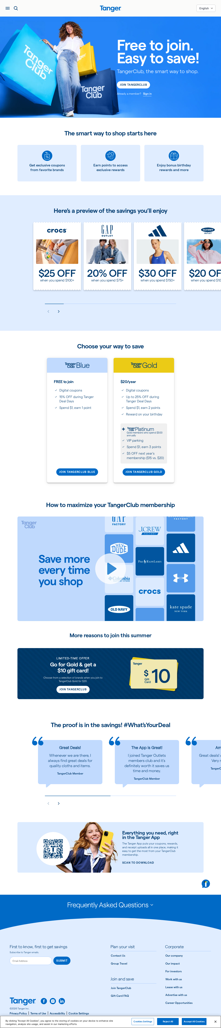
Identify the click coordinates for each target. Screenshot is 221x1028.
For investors (173, 971)
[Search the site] (16, 8)
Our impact (172, 963)
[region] (110, 1022)
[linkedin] (61, 1001)
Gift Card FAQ (120, 995)
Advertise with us (176, 995)
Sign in (147, 93)
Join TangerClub (133, 84)
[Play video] (110, 569)
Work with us (173, 979)
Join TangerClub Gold (144, 471)
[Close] (215, 1021)
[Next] (59, 311)
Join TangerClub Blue (77, 471)
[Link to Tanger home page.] (23, 1002)
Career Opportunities (179, 1002)
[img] (110, 9)
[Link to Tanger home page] (110, 8)
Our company (174, 955)
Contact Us (118, 955)
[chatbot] (206, 884)
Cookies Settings (142, 1021)
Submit (62, 960)
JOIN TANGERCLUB (73, 689)
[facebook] (43, 1001)
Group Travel (119, 963)
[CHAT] (206, 884)
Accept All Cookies (194, 1021)
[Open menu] (8, 8)
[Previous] (48, 311)
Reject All (168, 1021)
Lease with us (173, 987)
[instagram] (52, 1001)
